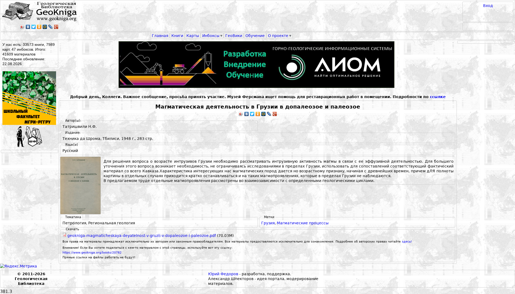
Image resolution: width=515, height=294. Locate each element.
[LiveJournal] (50, 26)
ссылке (438, 97)
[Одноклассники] (39, 26)
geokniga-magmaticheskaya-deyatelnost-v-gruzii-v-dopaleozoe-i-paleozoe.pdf (141, 235)
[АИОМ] (258, 64)
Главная (160, 36)
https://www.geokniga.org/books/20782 (92, 252)
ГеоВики (233, 36)
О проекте (278, 36)
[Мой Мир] (45, 26)
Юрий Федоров (223, 274)
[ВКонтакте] (28, 26)
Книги (177, 36)
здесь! (407, 241)
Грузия (268, 223)
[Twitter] (33, 26)
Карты (192, 36)
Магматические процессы (303, 223)
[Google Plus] (56, 26)
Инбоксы (210, 36)
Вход (488, 5)
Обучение (255, 36)
